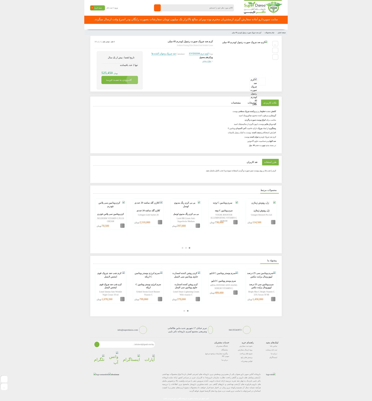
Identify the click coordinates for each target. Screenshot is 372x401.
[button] (189, 247)
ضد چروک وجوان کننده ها (164, 53)
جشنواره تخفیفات (210, 27)
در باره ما (143, 27)
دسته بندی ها (227, 27)
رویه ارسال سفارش (245, 350)
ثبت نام (109, 8)
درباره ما (274, 354)
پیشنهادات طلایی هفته (189, 27)
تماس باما (273, 346)
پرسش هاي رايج (246, 357)
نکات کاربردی (270, 102)
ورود (116, 8)
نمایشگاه (224, 350)
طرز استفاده (270, 162)
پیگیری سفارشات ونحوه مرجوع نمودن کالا (217, 355)
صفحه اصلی (242, 27)
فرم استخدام (170, 27)
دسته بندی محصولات (264, 27)
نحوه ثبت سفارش (127, 27)
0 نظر (113, 41)
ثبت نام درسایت (271, 350)
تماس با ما (155, 27)
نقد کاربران (252, 162)
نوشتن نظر (106, 41)
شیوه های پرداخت (246, 354)
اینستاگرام (273, 357)
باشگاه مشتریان (222, 346)
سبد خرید (97, 8)
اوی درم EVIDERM (198, 53)
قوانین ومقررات (246, 361)
